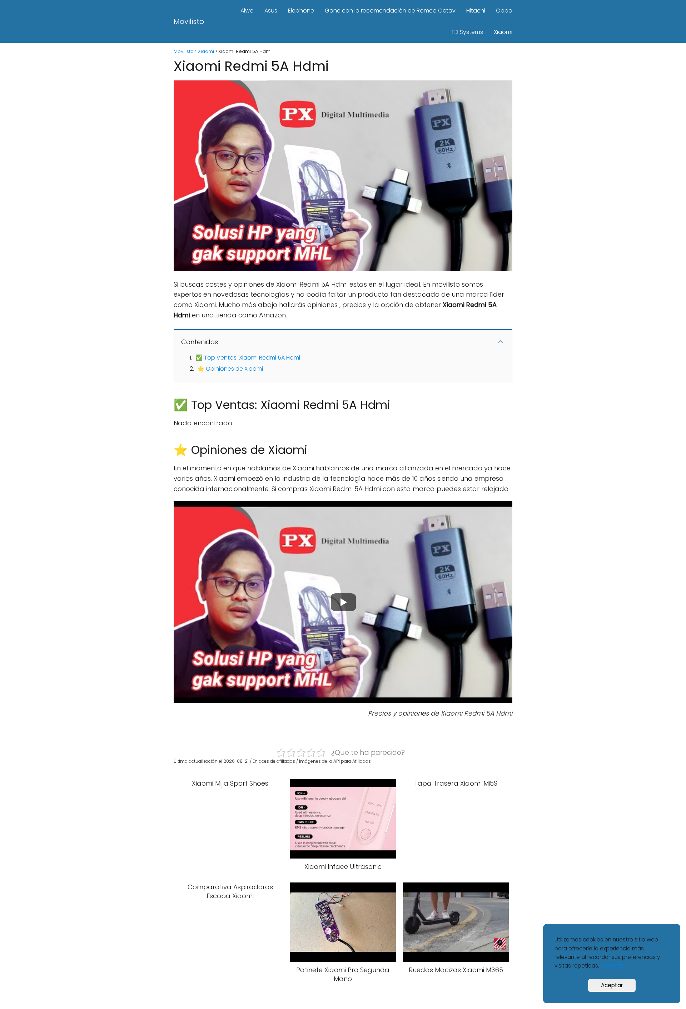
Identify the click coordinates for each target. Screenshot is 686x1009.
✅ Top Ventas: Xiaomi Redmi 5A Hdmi (247, 357)
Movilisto (189, 21)
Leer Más (612, 965)
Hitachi (475, 10)
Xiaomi (503, 32)
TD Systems (467, 32)
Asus (270, 10)
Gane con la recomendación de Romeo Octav (390, 10)
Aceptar (612, 985)
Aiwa (247, 10)
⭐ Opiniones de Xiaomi (230, 369)
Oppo (504, 10)
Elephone (301, 10)
